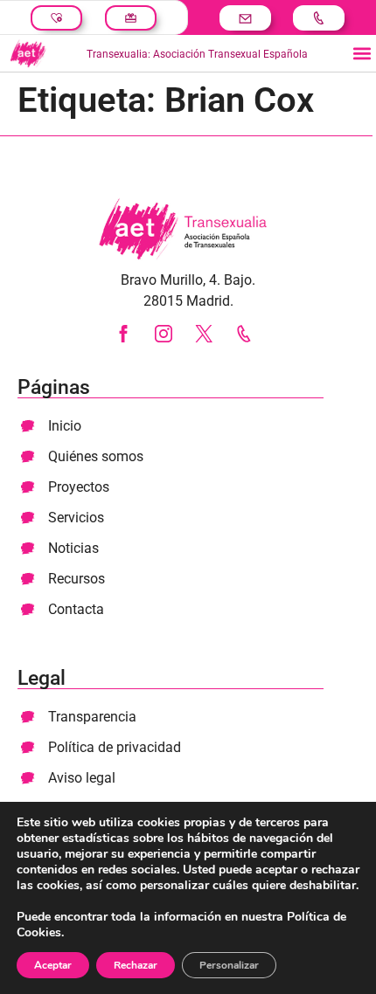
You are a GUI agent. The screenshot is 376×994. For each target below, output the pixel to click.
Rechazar (135, 965)
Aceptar (53, 965)
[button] (361, 53)
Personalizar (229, 965)
